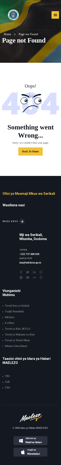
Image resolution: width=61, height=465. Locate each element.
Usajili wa (31, 450)
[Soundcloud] (34, 277)
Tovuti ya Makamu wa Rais (20, 334)
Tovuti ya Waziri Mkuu (17, 340)
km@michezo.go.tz (30, 262)
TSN (7, 387)
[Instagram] (41, 272)
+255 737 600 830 (29, 254)
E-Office (9, 322)
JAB (7, 381)
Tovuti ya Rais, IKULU (17, 328)
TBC (7, 376)
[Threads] (41, 277)
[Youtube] (27, 277)
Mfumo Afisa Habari (16, 346)
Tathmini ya (30, 438)
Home (7, 34)
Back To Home (30, 151)
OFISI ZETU (11, 221)
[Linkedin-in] (34, 272)
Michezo (9, 317)
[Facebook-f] (21, 272)
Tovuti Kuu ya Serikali (17, 305)
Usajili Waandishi (14, 311)
